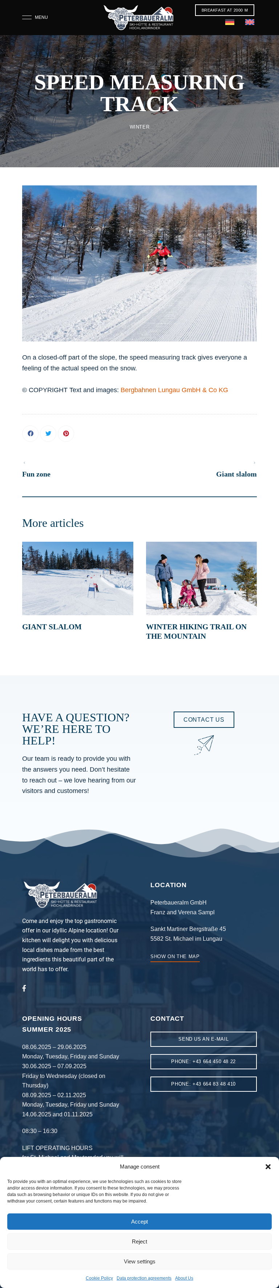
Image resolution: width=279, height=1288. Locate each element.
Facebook (24, 988)
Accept (139, 1221)
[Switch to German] (229, 23)
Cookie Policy (99, 1278)
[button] (268, 1166)
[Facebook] (30, 433)
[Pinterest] (66, 433)
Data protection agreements (144, 1278)
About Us (184, 1278)
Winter (140, 127)
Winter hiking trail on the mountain (196, 631)
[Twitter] (48, 433)
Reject (139, 1241)
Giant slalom (52, 626)
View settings (139, 1261)
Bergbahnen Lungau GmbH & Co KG (174, 390)
